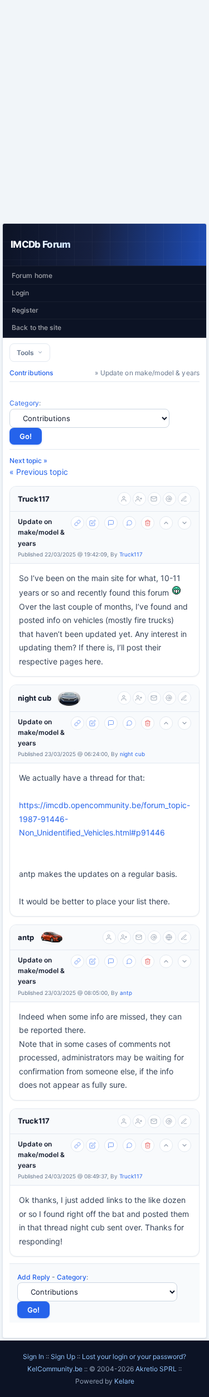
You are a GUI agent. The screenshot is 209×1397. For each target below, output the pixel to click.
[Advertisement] (104, 111)
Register (25, 310)
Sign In (33, 1356)
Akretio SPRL (156, 1369)
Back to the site (36, 327)
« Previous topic (38, 471)
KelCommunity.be (55, 1369)
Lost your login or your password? (134, 1356)
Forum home (32, 275)
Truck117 (34, 498)
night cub (34, 697)
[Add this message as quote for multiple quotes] (129, 523)
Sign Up (63, 1356)
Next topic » (28, 460)
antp (26, 937)
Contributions (31, 373)
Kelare (124, 1381)
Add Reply (33, 1277)
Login (21, 293)
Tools (27, 352)
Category (24, 403)
